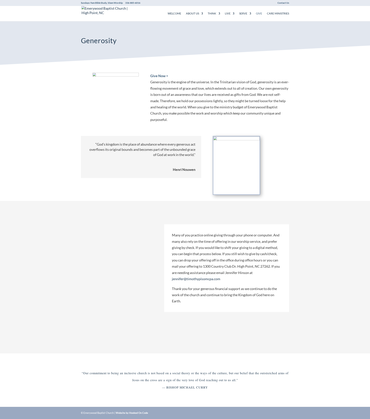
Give (259, 13)
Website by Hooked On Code (132, 412)
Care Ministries (278, 13)
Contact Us (283, 3)
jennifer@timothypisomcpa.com (196, 279)
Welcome (174, 13)
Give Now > (159, 76)
